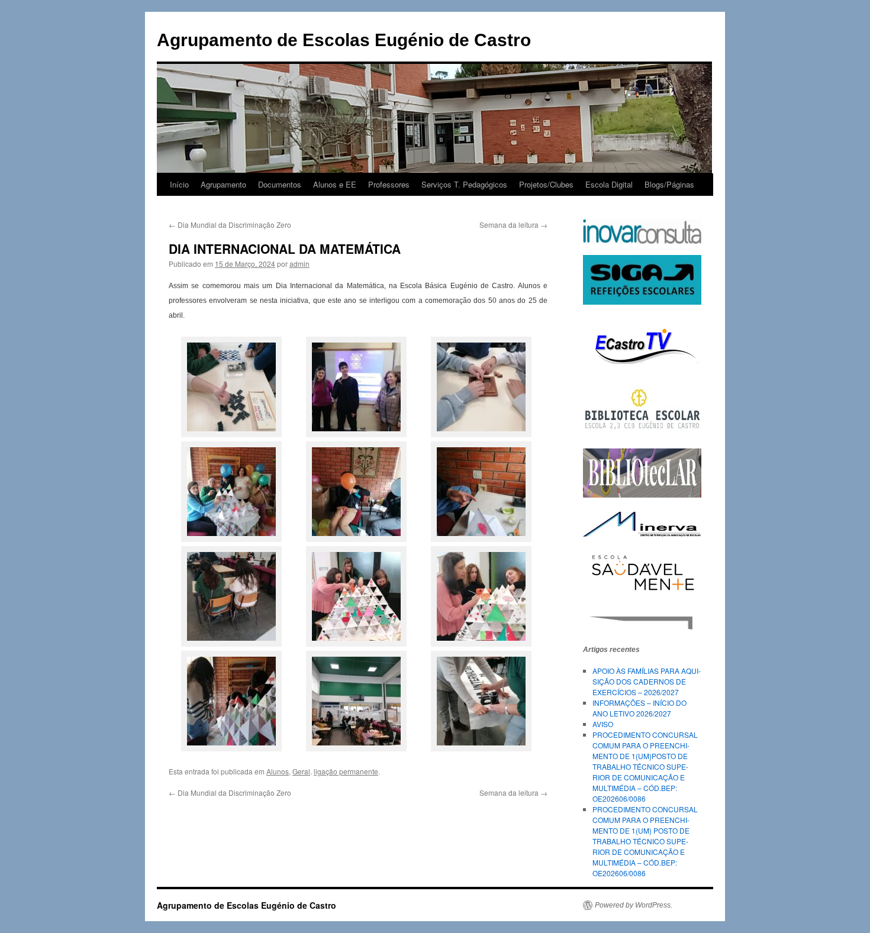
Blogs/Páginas (669, 184)
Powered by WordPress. (633, 905)
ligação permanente (346, 771)
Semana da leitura (513, 224)
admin (299, 264)
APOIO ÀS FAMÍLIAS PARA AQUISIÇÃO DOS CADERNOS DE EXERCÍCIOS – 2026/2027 (646, 681)
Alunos (277, 771)
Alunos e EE (334, 184)
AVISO (602, 724)
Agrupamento (223, 184)
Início (179, 184)
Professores (389, 184)
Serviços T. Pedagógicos (464, 184)
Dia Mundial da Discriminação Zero (230, 224)
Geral (301, 771)
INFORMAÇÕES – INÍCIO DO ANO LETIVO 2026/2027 (639, 708)
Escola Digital (609, 184)
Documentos (279, 184)
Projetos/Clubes (546, 184)
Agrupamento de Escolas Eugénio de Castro (344, 40)
